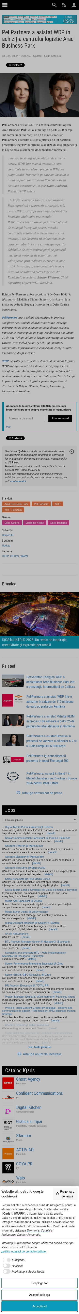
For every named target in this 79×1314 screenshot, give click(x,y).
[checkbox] (13, 1260)
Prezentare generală (67, 1193)
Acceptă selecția (39, 1295)
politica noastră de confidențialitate (23, 1251)
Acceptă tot (39, 1306)
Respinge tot (39, 1283)
